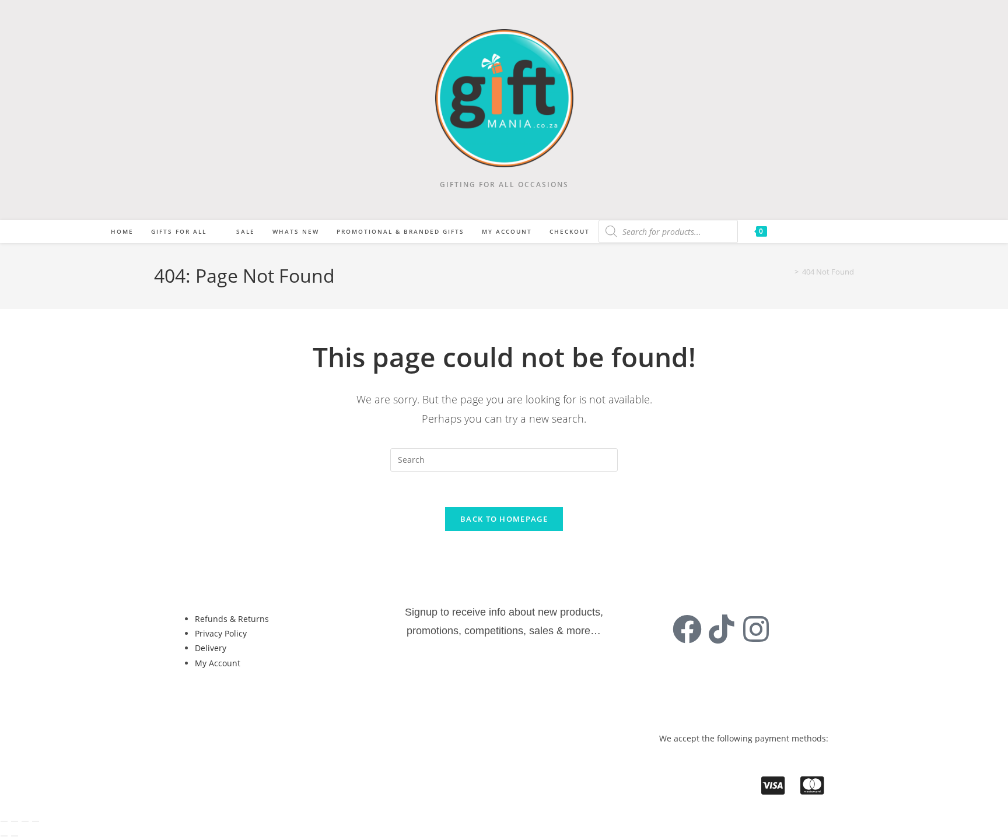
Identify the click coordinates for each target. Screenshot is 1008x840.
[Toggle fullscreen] (14, 821)
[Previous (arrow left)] (4, 836)
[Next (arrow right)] (14, 836)
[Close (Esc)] (36, 821)
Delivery (210, 647)
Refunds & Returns (232, 618)
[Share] (25, 821)
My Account (217, 663)
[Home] (788, 271)
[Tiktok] (721, 629)
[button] (222, 702)
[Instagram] (756, 629)
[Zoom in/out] (4, 821)
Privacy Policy (221, 633)
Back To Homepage (504, 519)
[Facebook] (687, 629)
